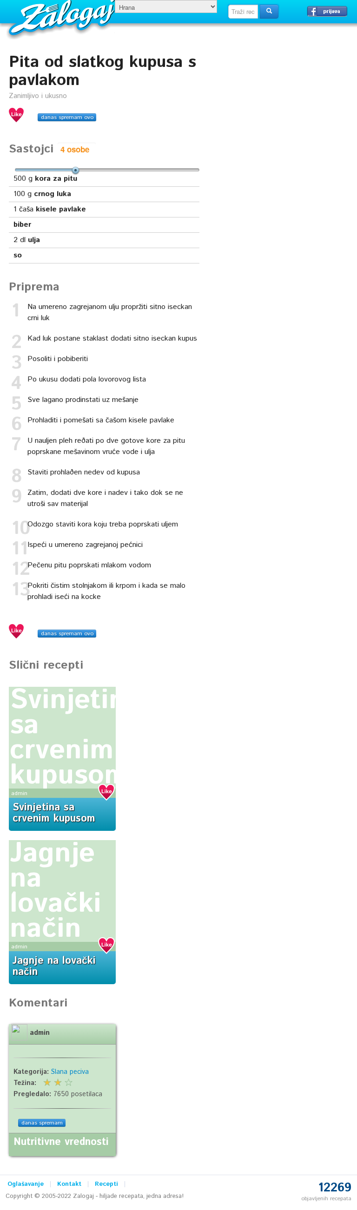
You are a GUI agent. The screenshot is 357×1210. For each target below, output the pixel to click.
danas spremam (42, 1123)
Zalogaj (63, 16)
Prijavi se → (327, 11)
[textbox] (243, 12)
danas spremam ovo (67, 117)
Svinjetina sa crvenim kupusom (75, 738)
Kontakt (69, 1184)
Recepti (106, 1184)
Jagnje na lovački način (55, 891)
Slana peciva (70, 1072)
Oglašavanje (25, 1184)
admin (19, 793)
